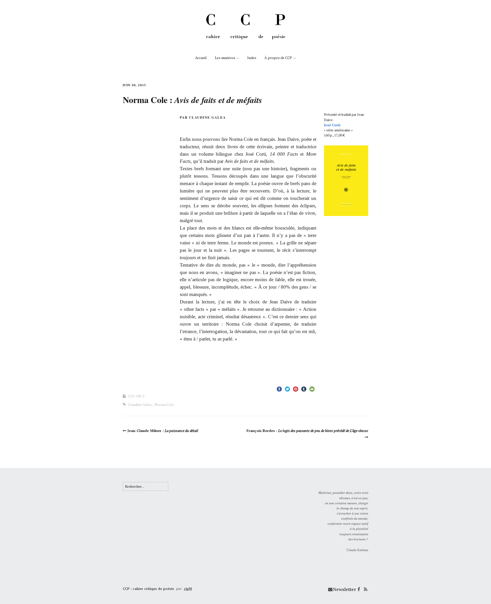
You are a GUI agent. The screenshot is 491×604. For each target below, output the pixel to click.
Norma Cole (164, 404)
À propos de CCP (278, 57)
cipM (188, 588)
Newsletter (344, 589)
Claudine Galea (140, 404)
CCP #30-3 (136, 396)
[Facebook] (359, 589)
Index (251, 57)
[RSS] (365, 589)
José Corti (332, 125)
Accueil (201, 57)
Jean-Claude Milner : (162, 430)
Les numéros (225, 57)
